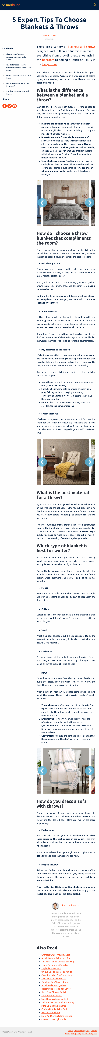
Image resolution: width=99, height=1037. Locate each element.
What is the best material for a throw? (18, 76)
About (70, 1031)
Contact (94, 1031)
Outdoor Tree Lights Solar (54, 1019)
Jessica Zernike (71, 905)
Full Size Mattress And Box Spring (57, 1002)
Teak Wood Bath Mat (51, 995)
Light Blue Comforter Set (53, 978)
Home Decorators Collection (55, 965)
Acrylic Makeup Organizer (53, 985)
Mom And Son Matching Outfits (56, 1016)
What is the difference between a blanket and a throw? (16, 57)
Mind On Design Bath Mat (53, 1006)
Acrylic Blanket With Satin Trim (56, 958)
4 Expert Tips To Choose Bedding (57, 961)
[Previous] (42, 202)
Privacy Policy (76, 1034)
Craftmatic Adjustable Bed (54, 1009)
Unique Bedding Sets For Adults (56, 972)
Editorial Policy (79, 1031)
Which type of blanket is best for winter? (18, 84)
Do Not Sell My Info (89, 1034)
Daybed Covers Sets (51, 968)
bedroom (48, 59)
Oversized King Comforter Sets (56, 975)
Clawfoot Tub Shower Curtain (55, 982)
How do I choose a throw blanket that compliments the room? (18, 67)
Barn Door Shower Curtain (54, 992)
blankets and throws (81, 46)
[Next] (89, 202)
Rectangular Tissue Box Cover (56, 989)
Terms (67, 1034)
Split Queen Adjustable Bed (54, 999)
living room (49, 64)
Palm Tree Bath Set (50, 1012)
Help (87, 1031)
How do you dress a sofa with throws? (17, 92)
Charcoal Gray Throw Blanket (55, 955)
